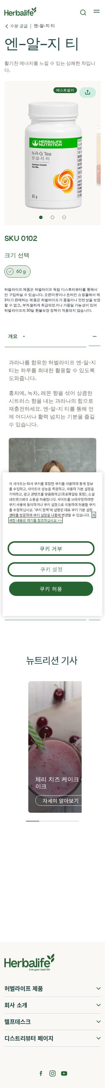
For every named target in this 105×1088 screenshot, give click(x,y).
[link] (97, 11)
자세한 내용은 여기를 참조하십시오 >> (52, 517)
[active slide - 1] (41, 217)
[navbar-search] (83, 12)
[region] (52, 544)
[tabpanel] (63, 747)
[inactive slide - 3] (64, 217)
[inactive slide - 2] (52, 217)
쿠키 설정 (51, 569)
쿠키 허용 (51, 588)
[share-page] (87, 92)
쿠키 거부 (51, 548)
